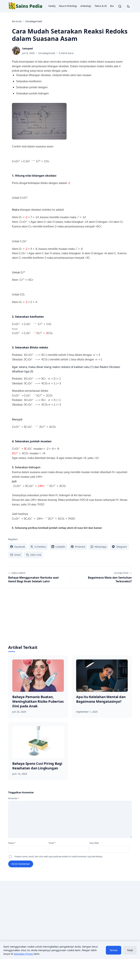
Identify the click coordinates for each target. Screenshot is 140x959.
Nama (12, 843)
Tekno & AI (101, 6)
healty (51, 6)
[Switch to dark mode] (128, 6)
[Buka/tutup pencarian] (120, 6)
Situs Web (94, 843)
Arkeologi (85, 6)
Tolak (130, 950)
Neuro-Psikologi (68, 6)
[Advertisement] (70, 619)
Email (52, 843)
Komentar (13, 798)
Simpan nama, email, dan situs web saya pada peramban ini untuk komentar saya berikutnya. (58, 856)
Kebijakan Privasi (23, 953)
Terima (113, 950)
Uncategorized (46, 53)
